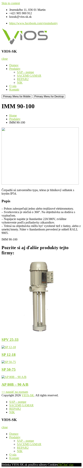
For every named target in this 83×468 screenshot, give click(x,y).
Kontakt (14, 89)
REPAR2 (23, 79)
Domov (14, 65)
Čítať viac (68, 464)
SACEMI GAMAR (29, 75)
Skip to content (11, 3)
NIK (20, 82)
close (5, 58)
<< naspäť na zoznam (15, 391)
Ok (60, 464)
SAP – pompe (25, 72)
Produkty (14, 68)
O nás (12, 86)
